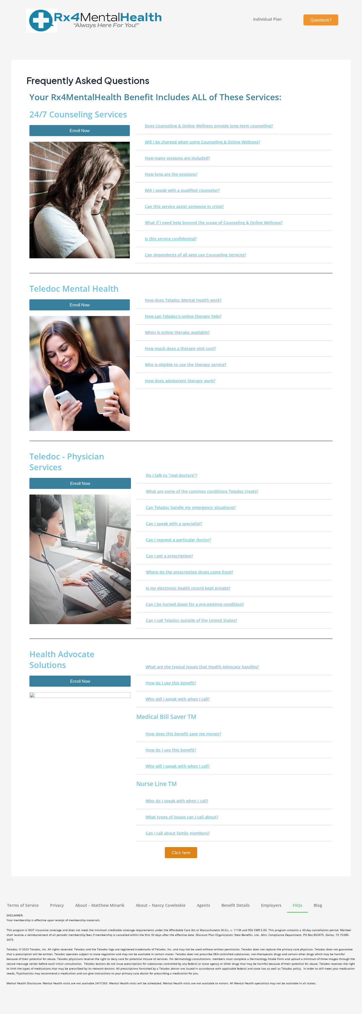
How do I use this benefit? (171, 683)
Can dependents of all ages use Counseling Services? (195, 254)
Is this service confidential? (171, 238)
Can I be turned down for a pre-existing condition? (195, 604)
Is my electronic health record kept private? (188, 588)
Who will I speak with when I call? (178, 699)
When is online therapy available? (177, 332)
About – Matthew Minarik (99, 905)
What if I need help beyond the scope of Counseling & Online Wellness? (214, 222)
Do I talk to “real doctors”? (171, 475)
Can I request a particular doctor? (178, 539)
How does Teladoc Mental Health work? (183, 300)
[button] (234, 126)
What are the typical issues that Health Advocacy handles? (202, 666)
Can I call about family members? (178, 833)
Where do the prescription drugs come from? (189, 572)
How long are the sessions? (171, 174)
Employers (271, 905)
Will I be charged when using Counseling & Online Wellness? (202, 142)
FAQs (297, 905)
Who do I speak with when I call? (177, 801)
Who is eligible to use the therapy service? (185, 364)
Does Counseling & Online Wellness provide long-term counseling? (209, 125)
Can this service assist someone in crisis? (184, 206)
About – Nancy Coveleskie (161, 905)
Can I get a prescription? (169, 555)
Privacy (57, 905)
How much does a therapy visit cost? (180, 348)
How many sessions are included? (177, 158)
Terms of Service (23, 905)
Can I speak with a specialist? (174, 523)
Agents (203, 905)
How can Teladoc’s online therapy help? (183, 316)
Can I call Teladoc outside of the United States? (191, 620)
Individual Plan (267, 19)
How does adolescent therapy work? (180, 380)
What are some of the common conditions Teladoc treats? (202, 491)
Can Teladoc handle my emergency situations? (191, 507)
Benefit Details (235, 905)
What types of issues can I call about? (182, 817)
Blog (318, 905)
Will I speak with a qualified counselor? (182, 190)
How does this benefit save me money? (183, 733)
